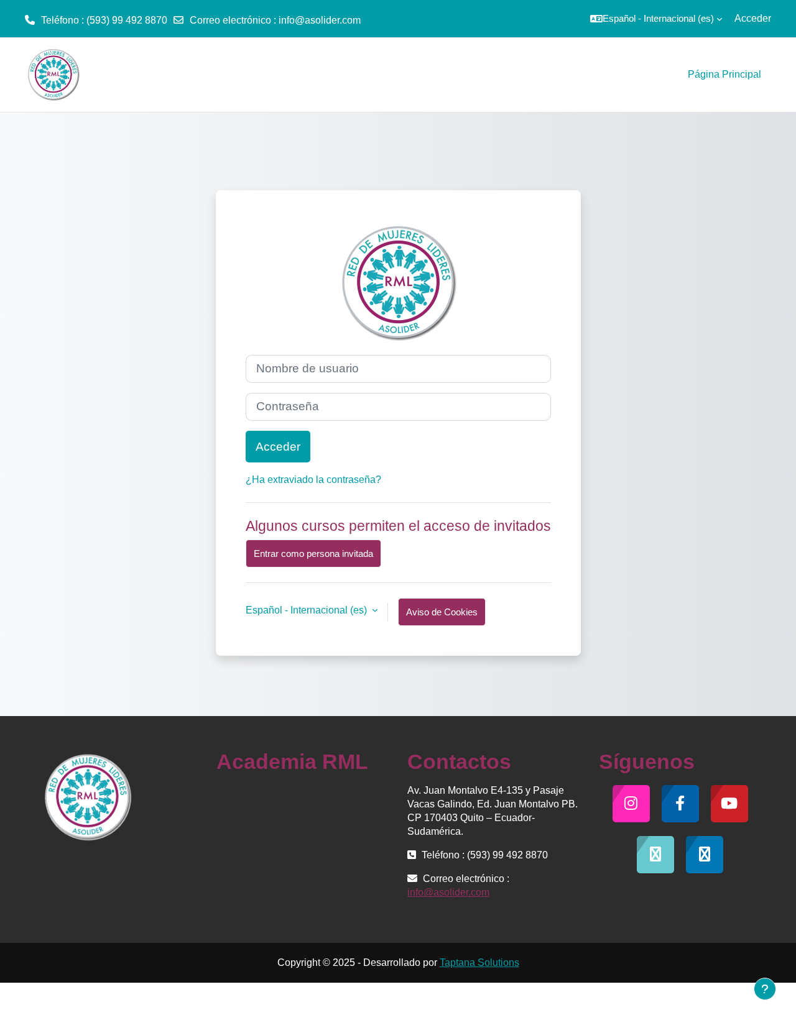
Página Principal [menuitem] (724, 74)
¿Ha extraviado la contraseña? (313, 479)
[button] (656, 18)
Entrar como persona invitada (313, 553)
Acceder (752, 18)
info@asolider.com (320, 20)
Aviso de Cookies (442, 612)
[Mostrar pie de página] (765, 989)
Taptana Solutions (479, 962)
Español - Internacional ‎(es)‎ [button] (307, 610)
